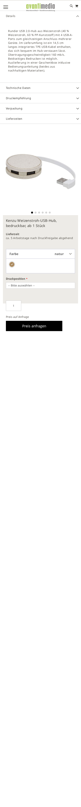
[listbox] (40, 266)
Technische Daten (18, 88)
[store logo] (40, 7)
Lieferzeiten (14, 119)
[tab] (40, 16)
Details (11, 16)
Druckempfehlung (18, 98)
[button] (31, 212)
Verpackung (14, 108)
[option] (11, 264)
